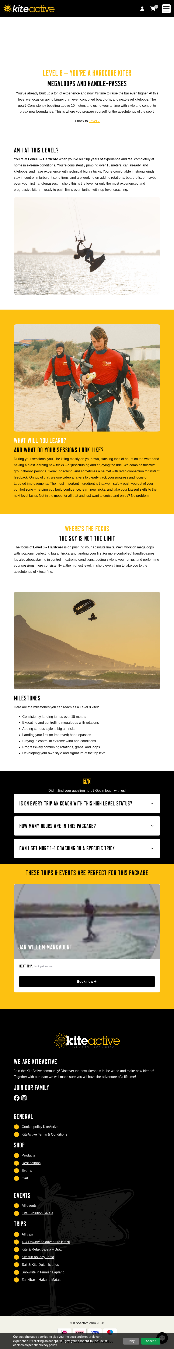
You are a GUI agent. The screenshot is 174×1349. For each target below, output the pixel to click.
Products (28, 1155)
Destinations (31, 1163)
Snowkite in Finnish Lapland (43, 1272)
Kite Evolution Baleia (37, 1213)
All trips (27, 1234)
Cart (25, 1178)
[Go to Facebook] (17, 1099)
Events (27, 1170)
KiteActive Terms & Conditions (44, 1134)
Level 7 (94, 121)
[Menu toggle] (166, 8)
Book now (85, 981)
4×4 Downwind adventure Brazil (46, 1242)
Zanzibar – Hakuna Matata (42, 1279)
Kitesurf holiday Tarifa (38, 1257)
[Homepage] (66, 8)
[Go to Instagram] (24, 1099)
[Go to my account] (142, 8)
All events (29, 1205)
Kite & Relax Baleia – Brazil (42, 1249)
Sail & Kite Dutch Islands (40, 1264)
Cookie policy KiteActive (40, 1127)
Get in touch (104, 790)
